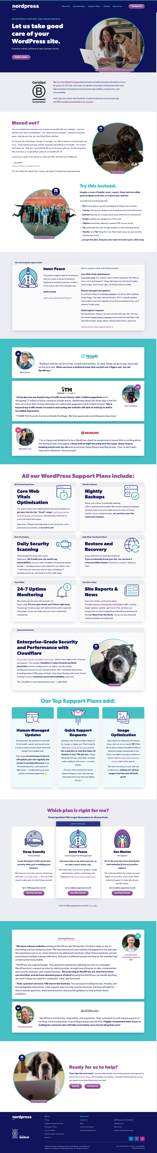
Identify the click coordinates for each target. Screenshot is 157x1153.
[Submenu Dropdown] (123, 6)
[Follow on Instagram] (142, 1139)
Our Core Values (50, 1130)
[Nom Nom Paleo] (90, 433)
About (47, 1116)
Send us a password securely (123, 1130)
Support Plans (94, 6)
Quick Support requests (101, 317)
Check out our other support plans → (97, 327)
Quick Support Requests (77, 748)
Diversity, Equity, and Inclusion (54, 1134)
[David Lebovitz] (90, 1011)
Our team (20, 756)
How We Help (79, 6)
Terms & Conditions (122, 1146)
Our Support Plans (51, 1127)
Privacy (132, 1146)
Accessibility (140, 1146)
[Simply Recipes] (90, 356)
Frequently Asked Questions (54, 1123)
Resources (117, 6)
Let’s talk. (93, 906)
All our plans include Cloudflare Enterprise (35, 659)
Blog (81, 1123)
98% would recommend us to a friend (75, 102)
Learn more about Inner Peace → (57, 298)
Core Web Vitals (88, 278)
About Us (66, 6)
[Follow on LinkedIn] (131, 1139)
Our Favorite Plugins (87, 1127)
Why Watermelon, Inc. (69, 1148)
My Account (118, 1127)
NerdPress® (25, 7)
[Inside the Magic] (66, 390)
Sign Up (75, 1086)
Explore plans (21, 57)
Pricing (106, 6)
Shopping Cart (119, 1123)
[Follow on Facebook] (137, 1139)
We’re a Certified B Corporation (68, 82)
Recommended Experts (88, 1130)
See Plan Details (34, 893)
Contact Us (136, 6)
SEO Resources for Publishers (124, 1120)
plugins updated (109, 294)
